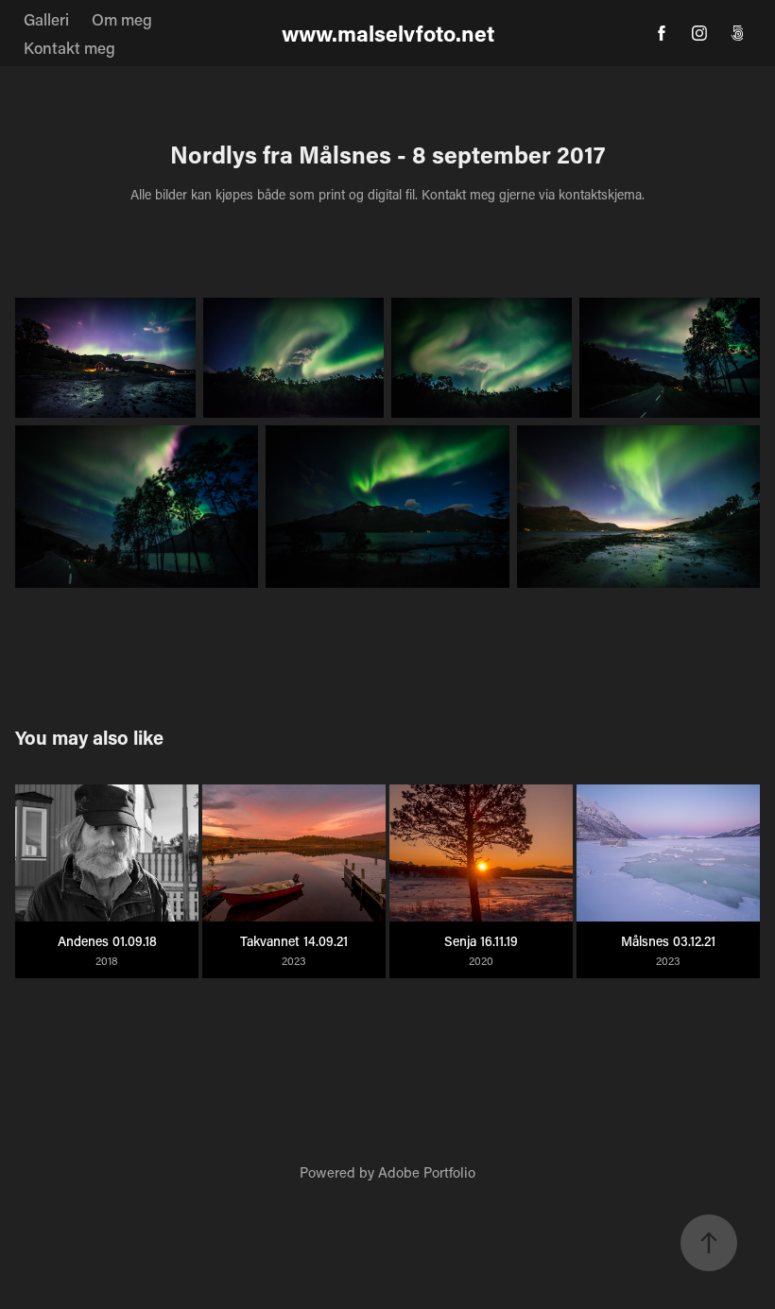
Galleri (46, 19)
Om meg (122, 19)
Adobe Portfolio (426, 1172)
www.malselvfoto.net (388, 33)
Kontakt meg (69, 47)
